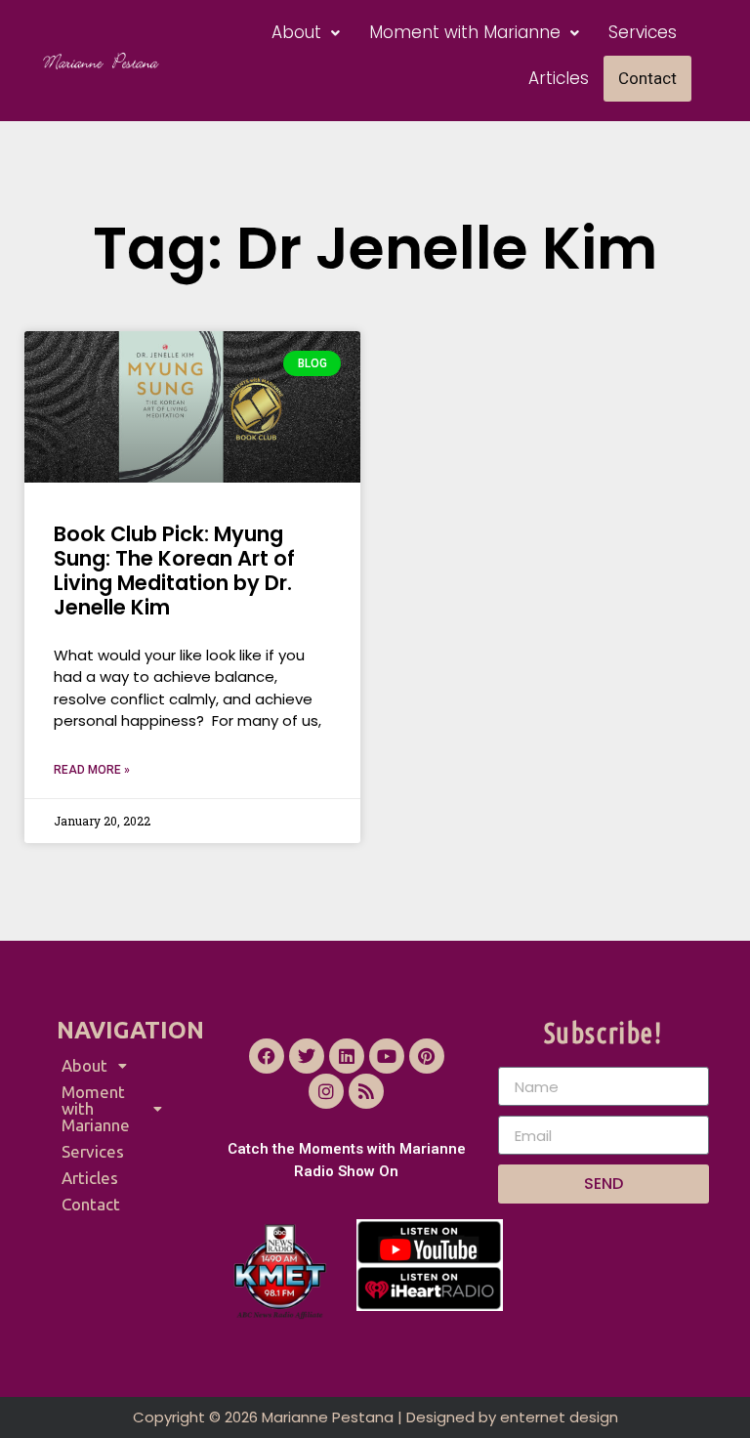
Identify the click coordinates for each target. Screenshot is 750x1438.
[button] (305, 33)
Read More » (92, 770)
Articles (558, 78)
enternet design (559, 1417)
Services (642, 32)
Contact (647, 78)
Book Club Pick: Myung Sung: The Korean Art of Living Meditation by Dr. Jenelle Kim (174, 571)
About (296, 32)
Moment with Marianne (465, 32)
